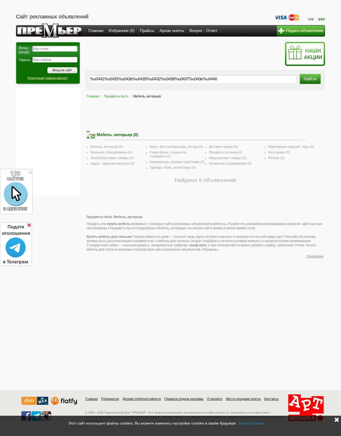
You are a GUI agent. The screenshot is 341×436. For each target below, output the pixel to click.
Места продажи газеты (243, 399)
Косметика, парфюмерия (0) (230, 163)
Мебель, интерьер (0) (106, 147)
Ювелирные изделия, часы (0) (291, 147)
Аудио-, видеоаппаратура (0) (112, 163)
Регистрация (35, 78)
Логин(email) (24, 50)
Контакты (271, 399)
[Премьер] (49, 36)
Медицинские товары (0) (227, 158)
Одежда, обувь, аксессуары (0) (173, 167)
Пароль (25, 60)
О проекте (214, 399)
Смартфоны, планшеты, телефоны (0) (168, 154)
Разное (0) (276, 158)
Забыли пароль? (56, 78)
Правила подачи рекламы (184, 399)
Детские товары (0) (223, 147)
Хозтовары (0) (279, 152)
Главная (95, 30)
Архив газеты (172, 30)
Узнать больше (251, 423)
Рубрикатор (110, 399)
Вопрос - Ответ (203, 30)
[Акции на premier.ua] (305, 65)
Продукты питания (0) (225, 152)
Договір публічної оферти (142, 399)
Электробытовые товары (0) (111, 158)
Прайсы (147, 30)
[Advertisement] (48, 142)
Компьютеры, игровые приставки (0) (177, 162)
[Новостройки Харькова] (34, 404)
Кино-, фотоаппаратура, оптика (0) (176, 147)
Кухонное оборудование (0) (111, 152)
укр (311, 19)
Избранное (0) (122, 30)
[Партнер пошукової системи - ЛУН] (64, 404)
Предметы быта (116, 96)
